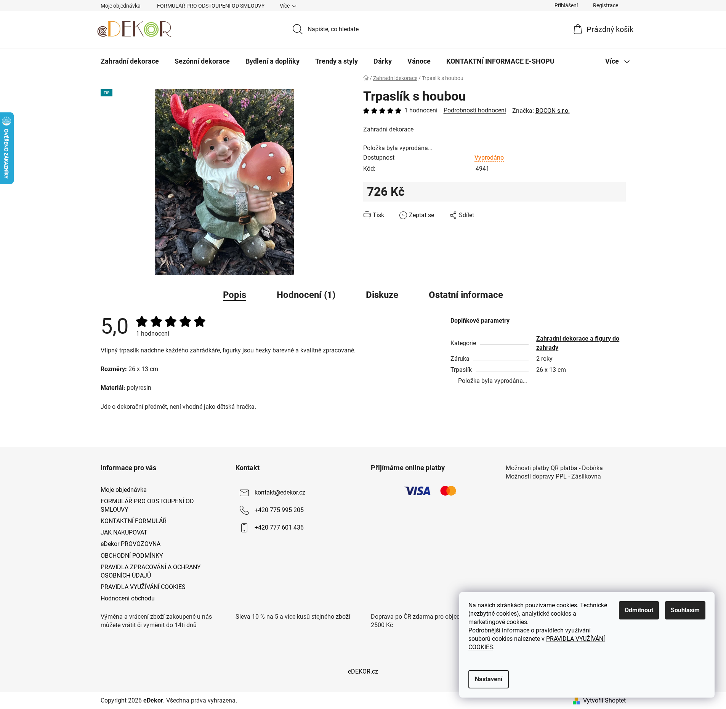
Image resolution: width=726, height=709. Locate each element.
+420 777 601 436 (279, 527)
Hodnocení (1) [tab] (306, 295)
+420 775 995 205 (279, 510)
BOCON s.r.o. (552, 110)
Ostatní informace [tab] (466, 295)
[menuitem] (130, 61)
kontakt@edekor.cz (280, 492)
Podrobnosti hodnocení (475, 110)
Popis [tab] (234, 295)
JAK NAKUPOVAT (124, 532)
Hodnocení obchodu (128, 598)
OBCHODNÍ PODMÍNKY (132, 555)
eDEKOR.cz (363, 671)
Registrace (605, 5)
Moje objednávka (121, 6)
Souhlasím (685, 610)
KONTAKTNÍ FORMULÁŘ (134, 521)
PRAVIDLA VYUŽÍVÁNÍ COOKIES (143, 587)
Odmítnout (639, 610)
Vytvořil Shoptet (604, 700)
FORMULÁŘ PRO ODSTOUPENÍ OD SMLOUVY (210, 6)
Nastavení (488, 679)
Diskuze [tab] (382, 295)
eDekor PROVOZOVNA (130, 543)
